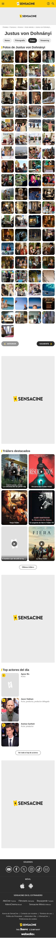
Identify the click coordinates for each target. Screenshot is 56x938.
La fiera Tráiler (41, 559)
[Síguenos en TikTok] (39, 869)
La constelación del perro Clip (14, 487)
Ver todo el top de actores (28, 753)
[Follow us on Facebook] (16, 869)
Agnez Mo (25, 674)
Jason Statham (27, 699)
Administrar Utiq (30, 916)
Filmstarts (23, 901)
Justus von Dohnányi (43, 27)
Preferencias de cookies (28, 919)
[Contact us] (46, 869)
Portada (5, 27)
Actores (20, 27)
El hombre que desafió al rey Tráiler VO (14, 559)
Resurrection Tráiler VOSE (42, 487)
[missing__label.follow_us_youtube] (9, 869)
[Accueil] (26, 3)
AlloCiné (6, 901)
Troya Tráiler (14, 523)
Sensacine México (37, 904)
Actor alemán (29, 27)
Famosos (13, 27)
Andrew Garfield (28, 724)
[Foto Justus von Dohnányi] (7, 57)
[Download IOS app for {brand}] (24, 885)
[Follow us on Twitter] (24, 869)
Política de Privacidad (14, 916)
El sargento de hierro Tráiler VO (42, 523)
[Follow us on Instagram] (31, 869)
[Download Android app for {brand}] (32, 885)
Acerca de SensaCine (10, 914)
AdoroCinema (11, 904)
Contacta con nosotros (29, 914)
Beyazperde (42, 901)
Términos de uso (46, 914)
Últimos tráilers (28, 567)
